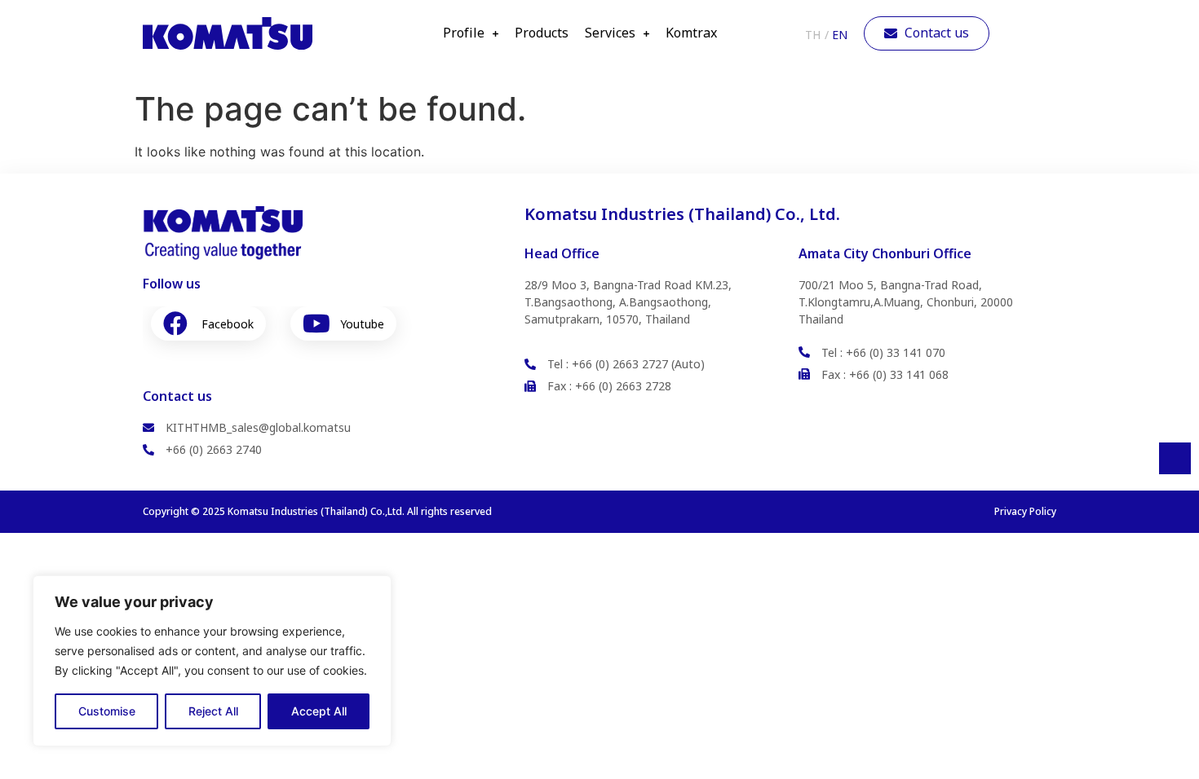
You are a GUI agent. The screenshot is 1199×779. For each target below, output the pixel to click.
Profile (463, 33)
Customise (106, 711)
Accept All (319, 711)
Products (542, 33)
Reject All (213, 711)
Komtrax (691, 33)
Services (610, 33)
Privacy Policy (1025, 511)
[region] (212, 660)
